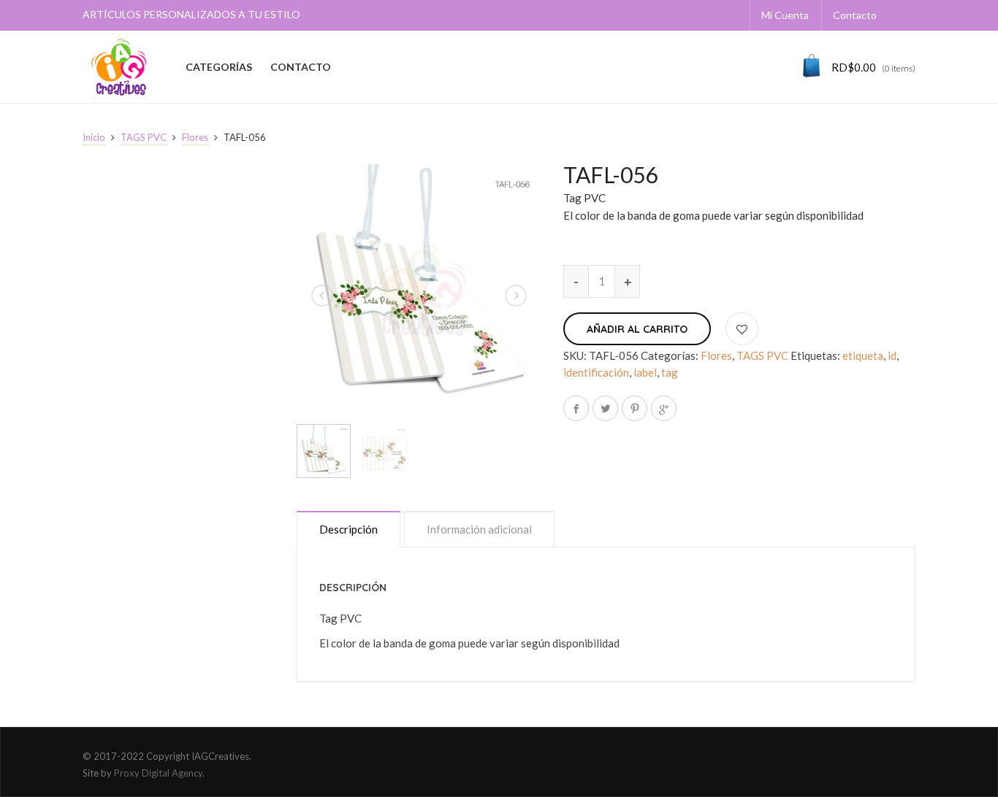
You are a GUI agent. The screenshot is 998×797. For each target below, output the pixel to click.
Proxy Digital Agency (158, 773)
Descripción (348, 529)
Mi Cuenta (785, 15)
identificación (596, 372)
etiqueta (862, 355)
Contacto (855, 15)
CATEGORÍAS (219, 67)
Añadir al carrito (637, 329)
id (892, 355)
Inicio (94, 137)
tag (669, 372)
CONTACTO (300, 67)
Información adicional (479, 529)
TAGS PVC (144, 137)
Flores (195, 137)
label (645, 372)
